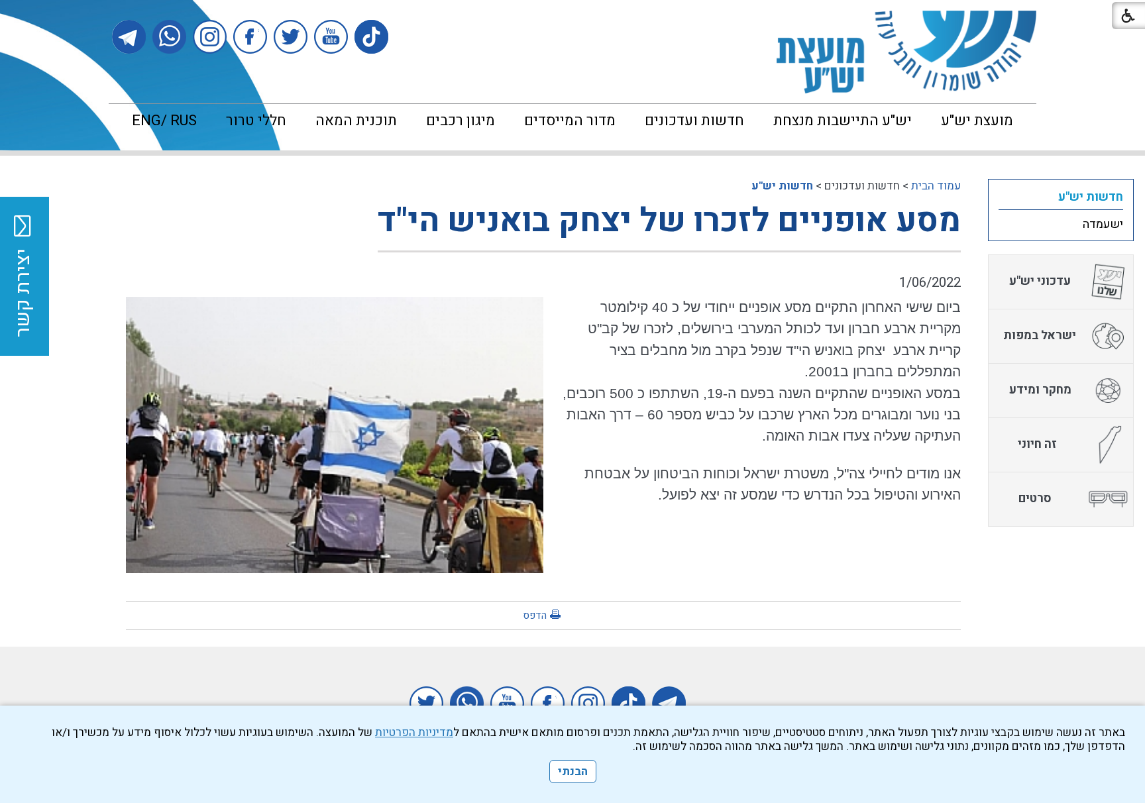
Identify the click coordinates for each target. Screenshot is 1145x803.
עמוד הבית (936, 186)
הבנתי (573, 771)
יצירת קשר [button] (23, 292)
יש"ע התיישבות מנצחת (842, 120)
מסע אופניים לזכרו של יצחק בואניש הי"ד (669, 221)
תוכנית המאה (356, 120)
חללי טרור (256, 120)
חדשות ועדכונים (694, 120)
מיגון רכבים (460, 120)
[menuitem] (977, 120)
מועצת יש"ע (977, 120)
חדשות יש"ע (782, 186)
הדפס (535, 615)
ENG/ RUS (164, 120)
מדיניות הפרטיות (414, 732)
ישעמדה (1103, 224)
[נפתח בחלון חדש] (371, 37)
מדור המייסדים (570, 120)
